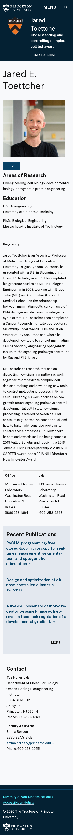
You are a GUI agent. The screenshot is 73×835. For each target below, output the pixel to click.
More (55, 643)
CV (11, 166)
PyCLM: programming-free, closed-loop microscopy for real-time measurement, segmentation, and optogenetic (36, 553)
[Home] (17, 38)
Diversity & (26, 797)
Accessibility (17, 802)
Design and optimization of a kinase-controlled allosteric (35, 585)
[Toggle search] (65, 7)
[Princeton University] (19, 8)
